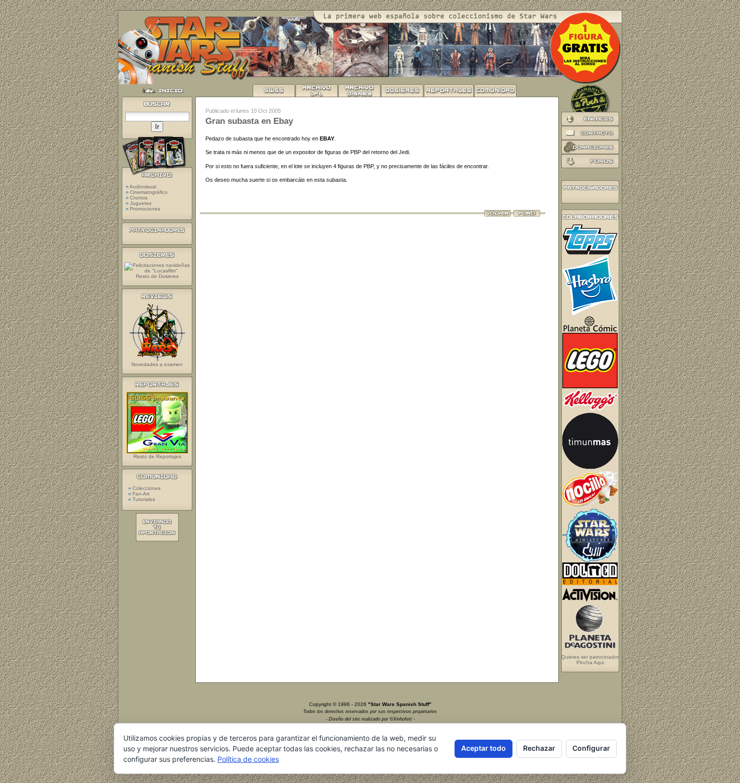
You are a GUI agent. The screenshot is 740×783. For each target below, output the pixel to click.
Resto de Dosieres (157, 276)
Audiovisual (142, 186)
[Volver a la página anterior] (497, 214)
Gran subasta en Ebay (249, 121)
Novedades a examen (157, 364)
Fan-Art (140, 493)
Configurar (591, 748)
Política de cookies (248, 759)
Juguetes (141, 203)
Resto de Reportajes (157, 456)
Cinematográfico (149, 192)
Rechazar (539, 748)
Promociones (145, 208)
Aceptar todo (483, 748)
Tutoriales (143, 499)
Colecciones (146, 488)
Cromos (138, 197)
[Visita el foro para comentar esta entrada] (526, 214)
